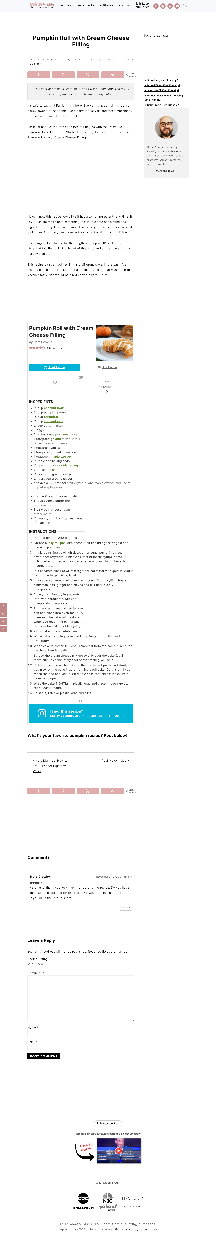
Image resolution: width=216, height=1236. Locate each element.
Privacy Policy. (127, 1229)
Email (32, 1042)
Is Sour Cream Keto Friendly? (161, 104)
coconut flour (54, 408)
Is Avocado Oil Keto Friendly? (161, 90)
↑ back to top (108, 1123)
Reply (125, 907)
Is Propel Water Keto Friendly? (162, 85)
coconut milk (53, 421)
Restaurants (85, 5)
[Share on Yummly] (3, 629)
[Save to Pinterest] (63, 74)
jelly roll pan (57, 543)
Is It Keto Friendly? (142, 5)
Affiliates (106, 5)
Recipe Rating (37, 959)
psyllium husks (66, 434)
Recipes (65, 5)
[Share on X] (88, 74)
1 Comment (35, 63)
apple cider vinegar (66, 465)
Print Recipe (56, 367)
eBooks (124, 5)
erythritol (51, 417)
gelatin (56, 439)
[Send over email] (112, 74)
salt (55, 470)
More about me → (166, 170)
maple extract (61, 456)
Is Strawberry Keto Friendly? (161, 80)
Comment (35, 973)
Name (32, 1027)
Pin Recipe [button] (109, 367)
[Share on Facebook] (38, 74)
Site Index (149, 1229)
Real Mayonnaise (114, 760)
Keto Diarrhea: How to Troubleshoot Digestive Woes (50, 766)
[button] (30, 348)
